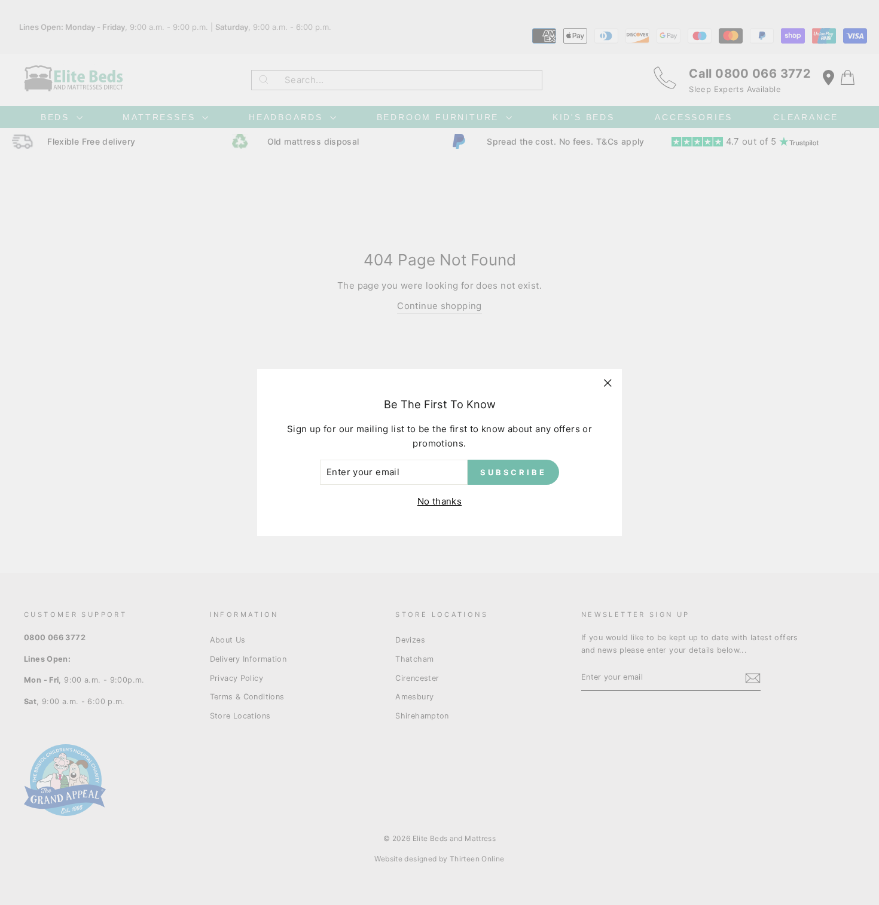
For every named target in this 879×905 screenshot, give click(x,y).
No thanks (439, 501)
